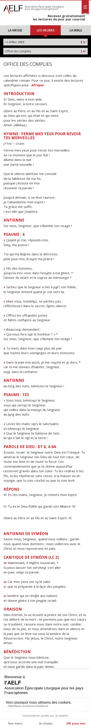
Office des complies (43, 51)
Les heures (45, 30)
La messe (15, 30)
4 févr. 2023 (43, 42)
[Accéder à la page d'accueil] (13, 8)
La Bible (76, 30)
